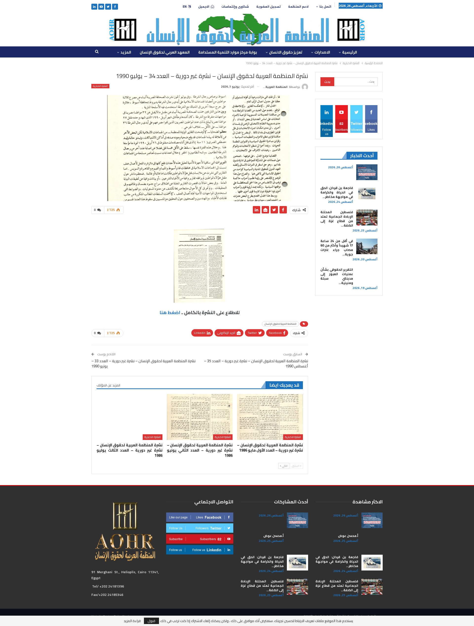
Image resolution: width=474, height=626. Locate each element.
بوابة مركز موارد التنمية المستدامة (227, 52)
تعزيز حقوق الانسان (285, 52)
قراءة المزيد (132, 621)
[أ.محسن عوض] (372, 541)
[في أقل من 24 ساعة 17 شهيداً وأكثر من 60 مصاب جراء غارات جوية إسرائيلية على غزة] (366, 246)
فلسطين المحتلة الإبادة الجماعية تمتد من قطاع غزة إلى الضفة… (336, 218)
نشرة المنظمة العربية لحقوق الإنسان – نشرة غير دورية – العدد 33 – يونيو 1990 (143, 363)
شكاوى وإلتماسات (235, 6)
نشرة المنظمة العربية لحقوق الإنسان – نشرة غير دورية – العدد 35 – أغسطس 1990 (256, 363)
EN (185, 6)
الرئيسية (349, 52)
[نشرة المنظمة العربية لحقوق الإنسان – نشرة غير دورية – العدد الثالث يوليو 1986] (129, 417)
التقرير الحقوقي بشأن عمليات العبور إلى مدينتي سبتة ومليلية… (336, 276)
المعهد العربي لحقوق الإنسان (165, 52)
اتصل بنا (325, 6)
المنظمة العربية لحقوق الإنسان (280, 324)
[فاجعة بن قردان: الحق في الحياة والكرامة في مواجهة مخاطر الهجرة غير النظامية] (366, 193)
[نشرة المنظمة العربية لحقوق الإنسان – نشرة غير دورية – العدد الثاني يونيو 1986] (200, 417)
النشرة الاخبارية (100, 86)
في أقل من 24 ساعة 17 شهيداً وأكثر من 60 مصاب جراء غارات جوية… (336, 247)
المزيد (125, 52)
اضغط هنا (169, 312)
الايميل (203, 6)
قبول (151, 621)
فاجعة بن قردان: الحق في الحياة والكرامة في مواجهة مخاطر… (336, 192)
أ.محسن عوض (348, 536)
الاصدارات (322, 52)
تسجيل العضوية (268, 6)
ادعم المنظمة (298, 6)
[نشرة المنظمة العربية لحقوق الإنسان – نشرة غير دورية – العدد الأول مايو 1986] (270, 417)
